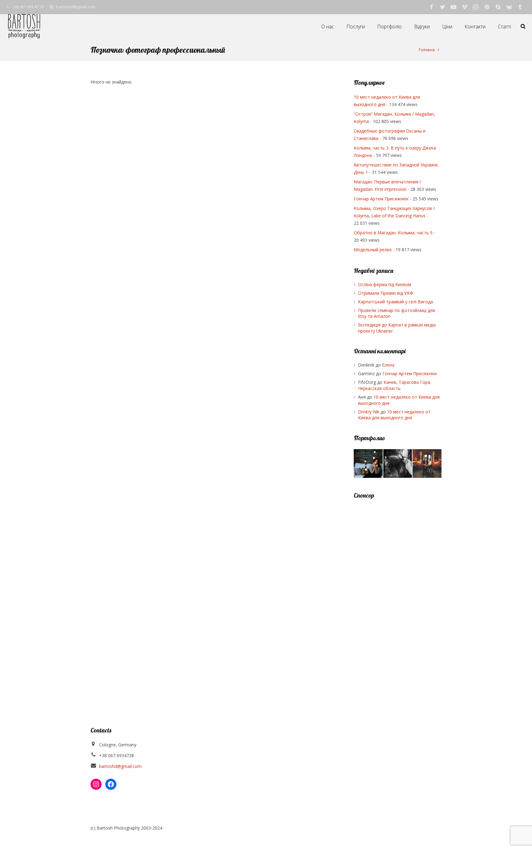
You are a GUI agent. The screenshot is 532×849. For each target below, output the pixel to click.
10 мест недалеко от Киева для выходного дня (394, 415)
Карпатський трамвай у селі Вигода (395, 302)
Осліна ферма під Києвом (384, 284)
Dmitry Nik (368, 412)
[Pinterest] (486, 7)
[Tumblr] (520, 7)
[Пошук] (523, 26)
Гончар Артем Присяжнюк (381, 199)
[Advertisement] (397, 598)
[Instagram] (475, 7)
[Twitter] (442, 7)
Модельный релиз (373, 249)
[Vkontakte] (508, 7)
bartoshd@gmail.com (75, 7)
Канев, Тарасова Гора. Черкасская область (394, 385)
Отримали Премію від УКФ (385, 293)
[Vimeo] (464, 7)
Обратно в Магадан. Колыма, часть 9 (393, 233)
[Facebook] (431, 7)
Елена (388, 365)
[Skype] (497, 7)
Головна (427, 49)
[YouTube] (453, 7)
